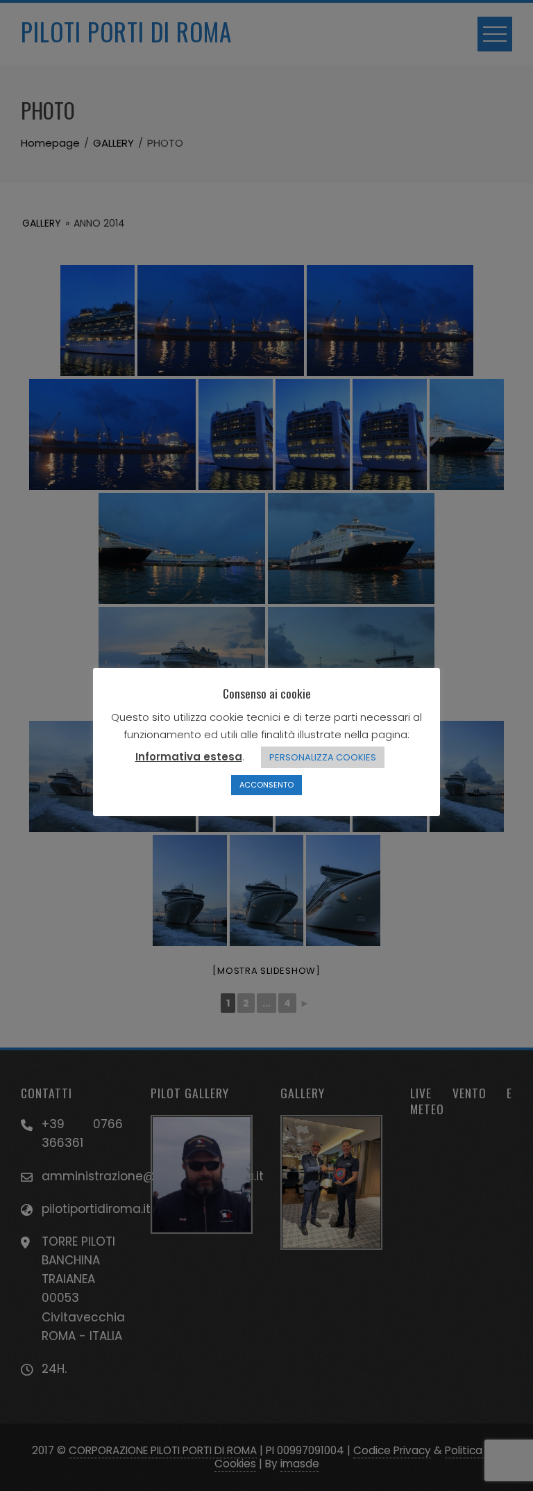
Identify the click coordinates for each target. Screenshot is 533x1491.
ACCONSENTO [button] (266, 784)
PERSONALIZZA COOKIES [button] (322, 757)
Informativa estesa (188, 756)
